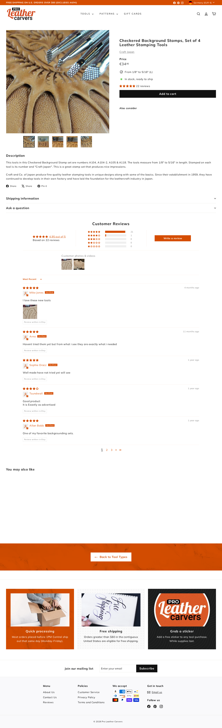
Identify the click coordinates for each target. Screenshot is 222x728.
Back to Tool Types (113, 557)
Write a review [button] (173, 238)
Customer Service (89, 692)
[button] (127, 86)
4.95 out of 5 (57, 236)
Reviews (48, 702)
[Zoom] (57, 81)
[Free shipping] (111, 609)
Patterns (108, 13)
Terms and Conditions (91, 702)
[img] (31, 287)
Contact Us (50, 697)
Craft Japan (126, 51)
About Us (49, 692)
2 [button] (107, 449)
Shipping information (22, 198)
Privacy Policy (86, 697)
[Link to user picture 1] (30, 312)
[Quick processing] (40, 609)
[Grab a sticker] (182, 609)
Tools (85, 13)
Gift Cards (133, 13)
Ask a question (17, 208)
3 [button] (112, 449)
